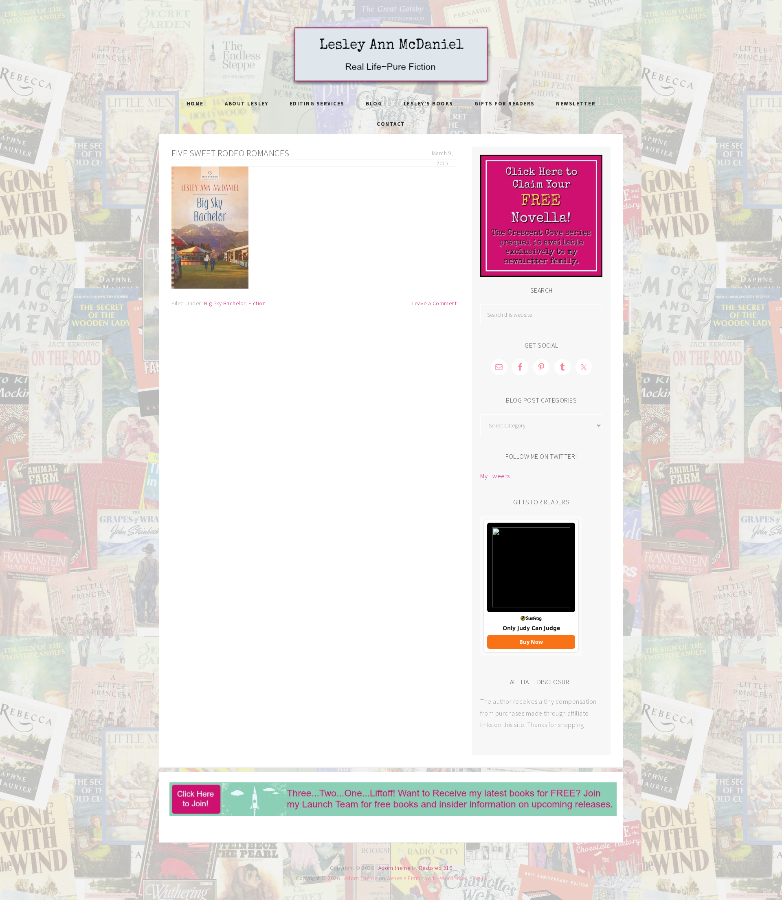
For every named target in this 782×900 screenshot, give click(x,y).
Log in (478, 878)
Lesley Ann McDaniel (391, 54)
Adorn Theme (361, 878)
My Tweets (495, 476)
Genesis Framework (411, 878)
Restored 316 (435, 868)
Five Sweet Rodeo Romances (230, 153)
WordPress (453, 878)
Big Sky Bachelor (224, 303)
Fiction (257, 303)
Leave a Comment (434, 303)
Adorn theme (394, 868)
